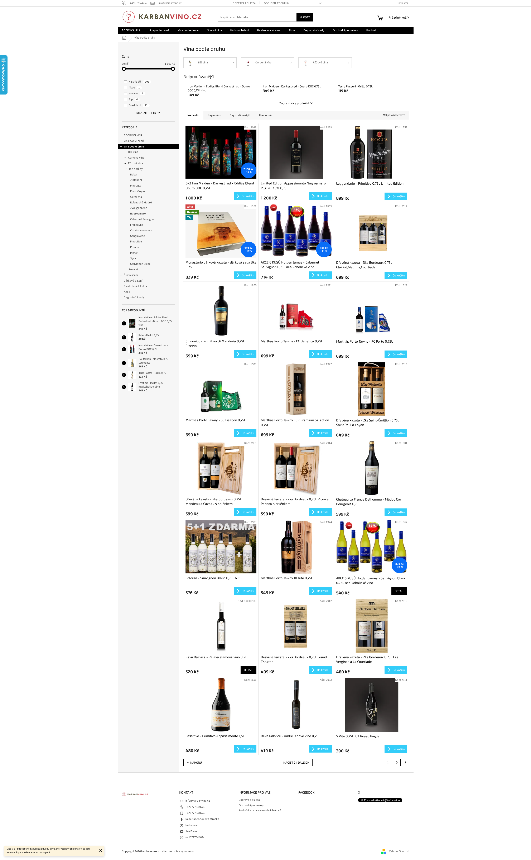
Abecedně (265, 115)
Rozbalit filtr (146, 113)
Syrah (133, 258)
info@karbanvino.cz (197, 801)
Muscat (133, 269)
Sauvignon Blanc (140, 264)
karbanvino (192, 825)
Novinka (136, 93)
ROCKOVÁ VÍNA (133, 135)
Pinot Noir (136, 242)
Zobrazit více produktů (294, 103)
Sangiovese (137, 236)
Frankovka (136, 225)
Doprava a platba (244, 3)
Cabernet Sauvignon (142, 219)
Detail (399, 591)
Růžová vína (135, 163)
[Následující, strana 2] (397, 762)
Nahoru (196, 762)
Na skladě (139, 82)
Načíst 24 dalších (296, 762)
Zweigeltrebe (138, 208)
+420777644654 (194, 807)
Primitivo (135, 247)
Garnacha (136, 197)
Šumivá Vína (131, 275)
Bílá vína (133, 152)
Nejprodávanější (240, 115)
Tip (133, 99)
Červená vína (136, 158)
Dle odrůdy (136, 169)
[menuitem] (131, 30)
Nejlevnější (214, 115)
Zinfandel (136, 180)
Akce (134, 88)
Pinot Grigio (137, 191)
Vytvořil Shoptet (399, 851)
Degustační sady (134, 297)
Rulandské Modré (141, 202)
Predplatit (138, 105)
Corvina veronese (141, 230)
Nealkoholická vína (135, 286)
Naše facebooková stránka (202, 819)
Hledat (305, 17)
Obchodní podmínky (276, 3)
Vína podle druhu (134, 147)
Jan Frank (191, 831)
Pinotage (135, 186)
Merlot (134, 253)
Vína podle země (134, 141)
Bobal (133, 175)
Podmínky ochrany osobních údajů (260, 810)
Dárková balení (133, 281)
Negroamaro (138, 214)
